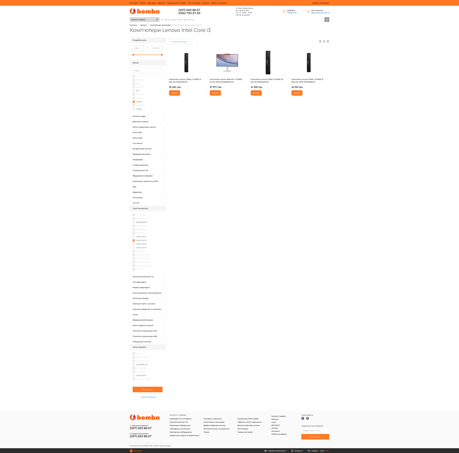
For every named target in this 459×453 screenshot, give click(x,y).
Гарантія (161, 3)
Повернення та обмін (176, 3)
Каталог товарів (138, 20)
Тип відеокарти (139, 282)
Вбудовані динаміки (142, 154)
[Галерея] (324, 41)
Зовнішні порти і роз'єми (144, 304)
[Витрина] (320, 41)
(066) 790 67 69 (189, 13)
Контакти (134, 3)
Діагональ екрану (140, 122)
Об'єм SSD (137, 132)
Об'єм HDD (137, 138)
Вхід (316, 3)
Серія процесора (140, 208)
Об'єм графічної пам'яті (143, 325)
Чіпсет (135, 315)
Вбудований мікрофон (143, 176)
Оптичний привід (140, 298)
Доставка (152, 3)
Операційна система (142, 342)
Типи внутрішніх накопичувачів (147, 293)
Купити (174, 93)
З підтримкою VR (140, 170)
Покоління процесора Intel (145, 331)
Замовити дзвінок (140, 425)
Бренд (135, 63)
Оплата (143, 3)
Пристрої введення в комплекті (147, 309)
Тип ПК (136, 203)
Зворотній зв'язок (140, 434)
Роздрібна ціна (139, 40)
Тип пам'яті (137, 143)
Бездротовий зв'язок (142, 149)
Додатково (137, 192)
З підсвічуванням (140, 165)
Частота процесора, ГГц (143, 277)
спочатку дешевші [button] (179, 42)
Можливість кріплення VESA (145, 181)
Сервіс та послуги (219, 3)
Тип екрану (138, 197)
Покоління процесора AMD (145, 336)
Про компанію (194, 3)
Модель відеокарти (141, 287)
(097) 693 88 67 (189, 10)
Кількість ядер (139, 116)
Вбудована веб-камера (143, 320)
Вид (134, 187)
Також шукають (139, 347)
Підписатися (315, 437)
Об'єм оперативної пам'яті (144, 127)
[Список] (327, 41)
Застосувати (147, 389)
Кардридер (138, 159)
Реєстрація (324, 3)
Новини (205, 3)
